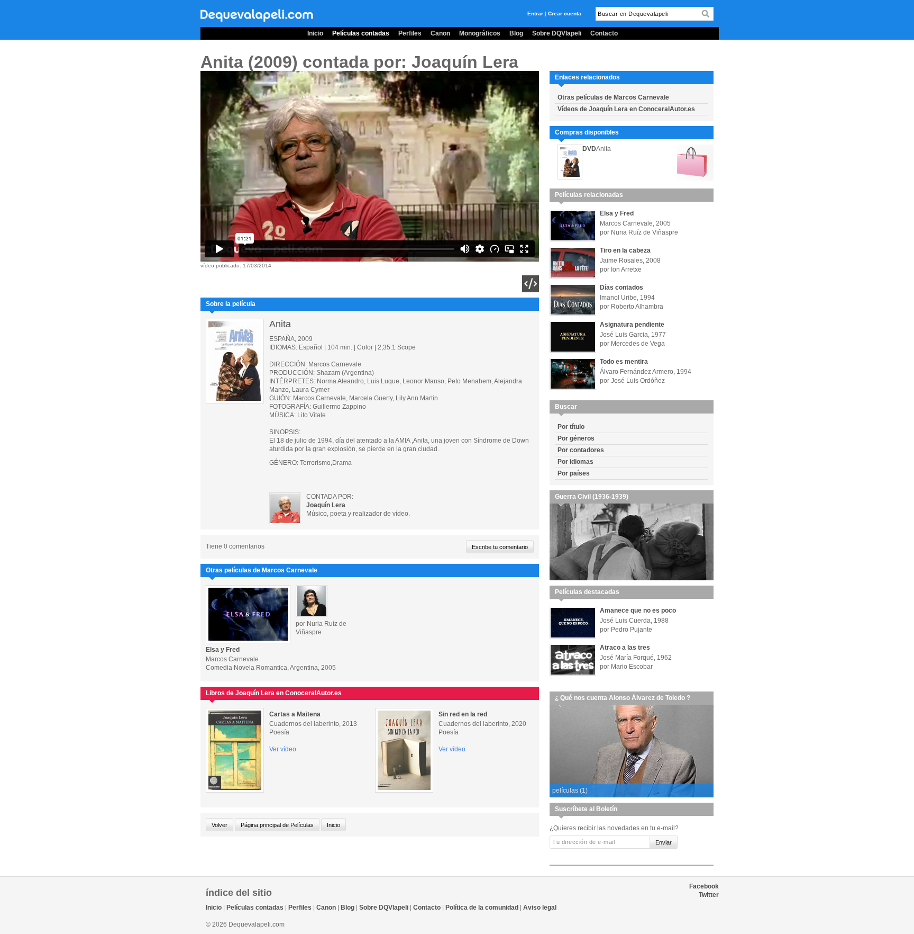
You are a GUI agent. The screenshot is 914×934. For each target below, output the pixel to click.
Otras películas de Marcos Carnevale (613, 97)
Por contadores (580, 450)
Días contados (621, 287)
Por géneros (576, 438)
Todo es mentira (624, 361)
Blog (516, 33)
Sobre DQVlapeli (556, 33)
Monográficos (479, 33)
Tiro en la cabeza (625, 250)
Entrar (535, 13)
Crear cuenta (564, 13)
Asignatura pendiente (632, 324)
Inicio (315, 33)
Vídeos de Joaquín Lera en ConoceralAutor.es (626, 109)
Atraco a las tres (625, 647)
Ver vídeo (282, 749)
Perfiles (410, 33)
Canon (440, 33)
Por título (570, 426)
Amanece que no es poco (638, 610)
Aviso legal (539, 907)
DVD (589, 148)
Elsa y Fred (223, 649)
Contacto (604, 33)
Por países (573, 473)
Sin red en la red (462, 714)
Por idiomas (575, 461)
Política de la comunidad (481, 907)
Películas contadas (360, 33)
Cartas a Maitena (295, 714)
